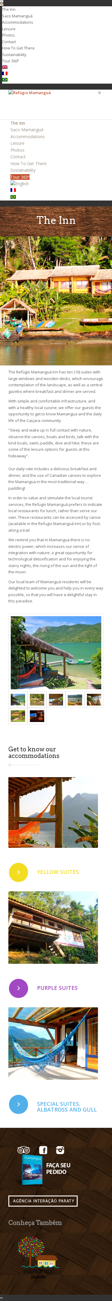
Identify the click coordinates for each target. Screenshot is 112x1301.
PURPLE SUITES (57, 987)
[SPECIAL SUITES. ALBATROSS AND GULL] (18, 1104)
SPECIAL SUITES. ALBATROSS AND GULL (67, 1106)
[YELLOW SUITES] (18, 872)
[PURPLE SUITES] (18, 988)
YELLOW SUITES (58, 871)
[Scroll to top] (1, 1298)
